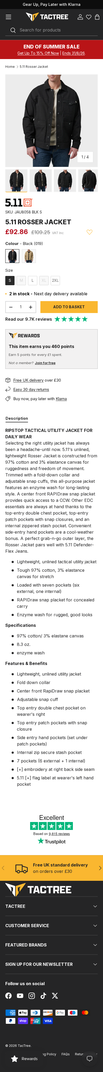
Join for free (45, 363)
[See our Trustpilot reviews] (71, 319)
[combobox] (51, 30)
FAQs (66, 1054)
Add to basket (69, 307)
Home (10, 66)
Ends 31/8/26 (73, 53)
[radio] (12, 256)
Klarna (61, 398)
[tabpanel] (51, 607)
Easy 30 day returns (31, 389)
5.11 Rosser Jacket (34, 66)
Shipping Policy (44, 1054)
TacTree (24, 1046)
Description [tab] (17, 418)
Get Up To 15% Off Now (38, 53)
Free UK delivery (28, 380)
